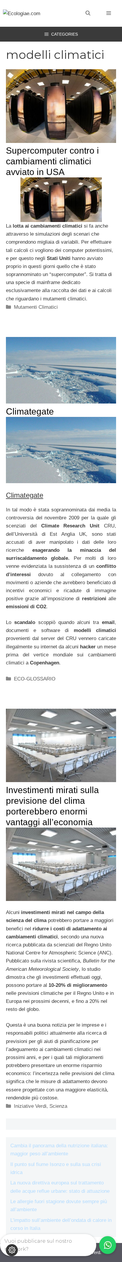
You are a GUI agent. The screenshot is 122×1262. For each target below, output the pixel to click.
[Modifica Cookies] (12, 1250)
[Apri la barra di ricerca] (88, 13)
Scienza (58, 1106)
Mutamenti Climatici (36, 307)
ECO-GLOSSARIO (34, 679)
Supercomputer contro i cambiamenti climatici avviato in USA (52, 161)
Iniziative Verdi (30, 1106)
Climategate (30, 411)
